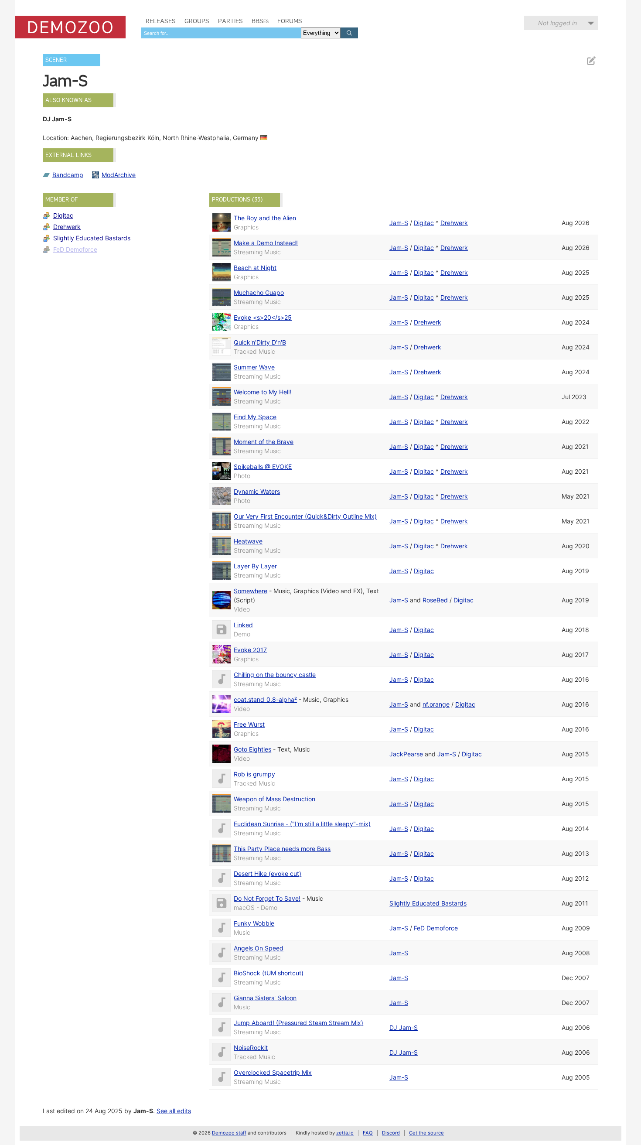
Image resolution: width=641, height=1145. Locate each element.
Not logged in (557, 23)
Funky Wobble (254, 923)
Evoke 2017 (250, 649)
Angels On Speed (258, 948)
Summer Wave (254, 367)
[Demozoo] (70, 27)
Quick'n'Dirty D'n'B (260, 342)
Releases (161, 21)
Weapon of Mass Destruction (274, 799)
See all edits (174, 1110)
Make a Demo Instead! (266, 242)
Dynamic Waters (257, 491)
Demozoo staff (229, 1133)
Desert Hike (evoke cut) (267, 873)
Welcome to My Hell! (262, 392)
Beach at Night (255, 267)
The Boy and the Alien (265, 218)
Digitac (63, 215)
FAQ (368, 1133)
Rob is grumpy (254, 774)
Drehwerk (67, 226)
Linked (243, 625)
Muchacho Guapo (259, 292)
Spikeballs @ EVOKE (263, 466)
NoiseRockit (251, 1047)
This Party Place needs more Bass (282, 848)
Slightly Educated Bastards (91, 238)
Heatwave (248, 541)
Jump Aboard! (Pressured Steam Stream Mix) (298, 1022)
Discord (391, 1133)
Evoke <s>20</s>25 (263, 317)
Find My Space (255, 416)
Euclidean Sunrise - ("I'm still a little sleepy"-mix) (302, 823)
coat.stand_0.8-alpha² (265, 699)
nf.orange (436, 704)
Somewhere (250, 591)
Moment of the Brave (263, 441)
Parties (230, 21)
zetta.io (345, 1133)
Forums (289, 21)
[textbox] (221, 32)
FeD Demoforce (75, 249)
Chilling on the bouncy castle (275, 674)
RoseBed (435, 600)
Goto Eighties (252, 749)
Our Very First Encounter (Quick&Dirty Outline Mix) (305, 516)
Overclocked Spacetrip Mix (273, 1072)
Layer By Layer (255, 566)
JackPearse (406, 754)
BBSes (260, 21)
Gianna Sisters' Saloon (265, 997)
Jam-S (398, 222)
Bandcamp (67, 174)
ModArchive (119, 174)
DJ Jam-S (403, 1027)
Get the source (426, 1133)
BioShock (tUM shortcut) (268, 973)
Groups (196, 21)
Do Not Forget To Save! (267, 898)
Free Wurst (249, 724)
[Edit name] (590, 61)
